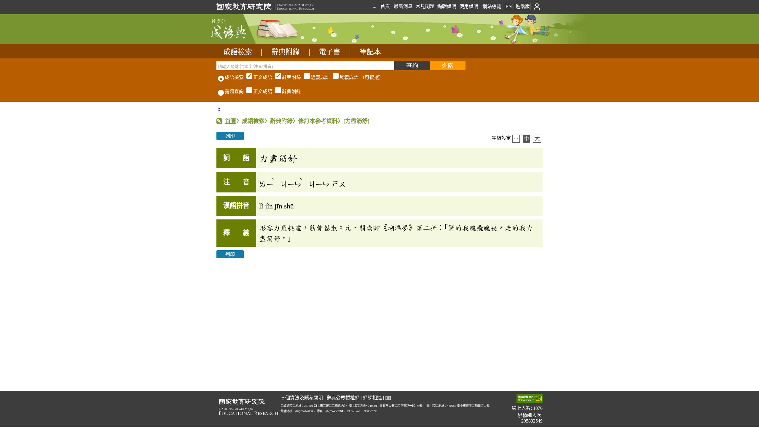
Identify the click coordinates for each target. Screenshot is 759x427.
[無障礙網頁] (529, 399)
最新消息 (403, 6)
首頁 (385, 6)
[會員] (537, 6)
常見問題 (425, 6)
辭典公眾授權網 (343, 397)
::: (374, 6)
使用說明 (468, 6)
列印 (230, 135)
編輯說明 (446, 6)
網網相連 (372, 397)
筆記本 (370, 52)
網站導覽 (491, 6)
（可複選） (318, 77)
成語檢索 (238, 52)
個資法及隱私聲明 (304, 397)
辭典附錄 (285, 52)
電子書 (329, 52)
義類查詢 (234, 91)
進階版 (523, 6)
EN (509, 6)
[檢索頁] (246, 42)
